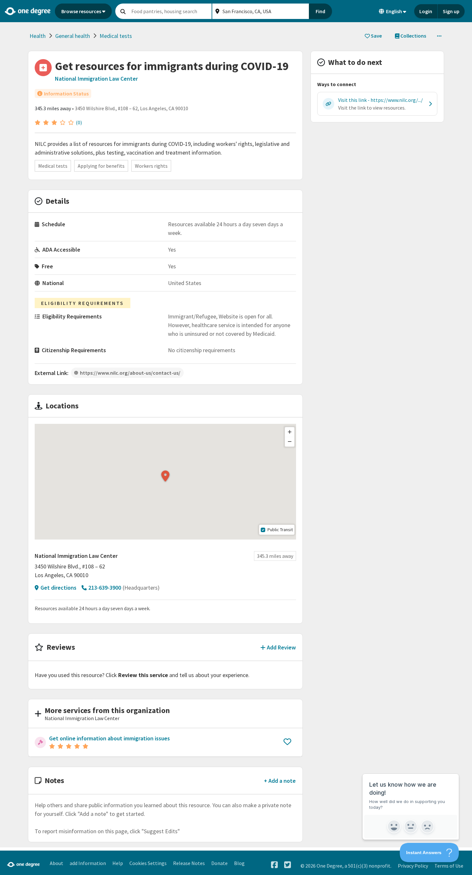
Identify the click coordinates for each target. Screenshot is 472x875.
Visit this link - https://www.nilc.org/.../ (380, 100)
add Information (88, 863)
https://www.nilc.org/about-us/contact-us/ (130, 373)
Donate (219, 863)
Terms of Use (448, 865)
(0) (79, 122)
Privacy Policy (413, 865)
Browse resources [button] (81, 11)
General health (72, 36)
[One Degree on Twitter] (287, 865)
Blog (239, 863)
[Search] (123, 11)
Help (117, 863)
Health (38, 36)
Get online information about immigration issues (109, 738)
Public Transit (280, 529)
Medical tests (116, 36)
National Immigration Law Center (96, 78)
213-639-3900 (104, 587)
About (56, 863)
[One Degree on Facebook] (274, 865)
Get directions (58, 587)
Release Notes (189, 863)
